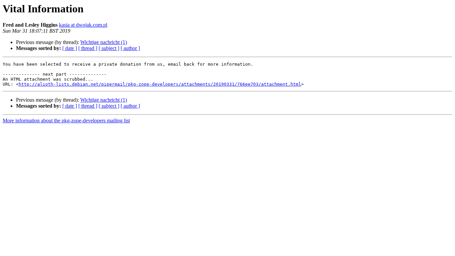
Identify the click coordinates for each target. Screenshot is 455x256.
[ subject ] (109, 48)
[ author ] (130, 48)
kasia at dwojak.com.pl (83, 25)
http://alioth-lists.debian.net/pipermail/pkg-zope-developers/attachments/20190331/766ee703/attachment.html (160, 84)
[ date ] (69, 48)
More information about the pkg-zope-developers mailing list (66, 120)
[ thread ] (87, 48)
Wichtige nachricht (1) (103, 42)
